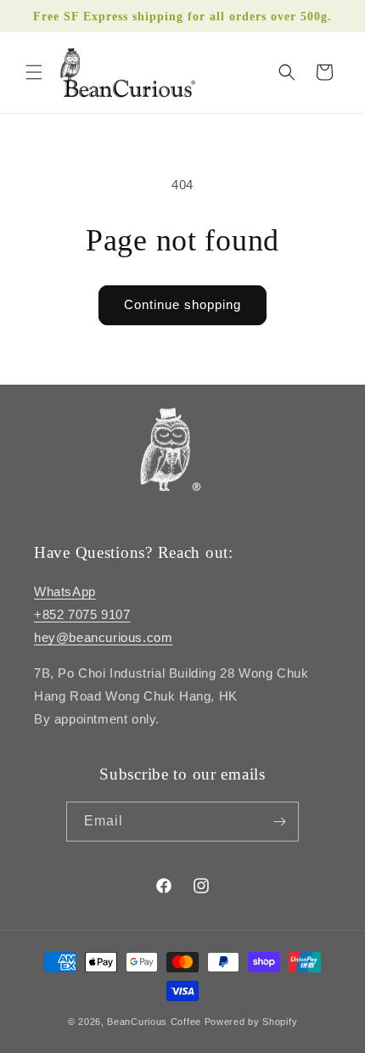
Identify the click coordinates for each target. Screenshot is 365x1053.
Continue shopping (182, 304)
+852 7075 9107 (82, 614)
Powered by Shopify (251, 1021)
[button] (34, 72)
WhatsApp (65, 591)
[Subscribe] (279, 822)
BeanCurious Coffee (154, 1021)
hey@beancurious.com (103, 637)
